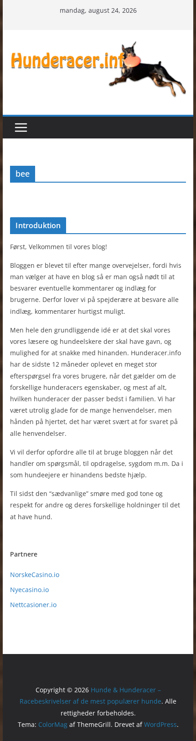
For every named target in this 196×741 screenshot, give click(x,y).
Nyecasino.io (29, 589)
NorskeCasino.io (34, 574)
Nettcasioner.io (33, 604)
